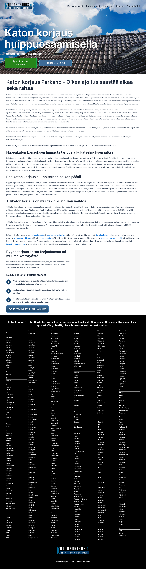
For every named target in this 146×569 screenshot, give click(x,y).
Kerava (30, 475)
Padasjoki (77, 433)
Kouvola (54, 351)
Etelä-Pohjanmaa (11, 405)
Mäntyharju (77, 366)
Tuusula (122, 376)
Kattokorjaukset (75, 6)
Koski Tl (54, 346)
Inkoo (8, 535)
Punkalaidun (78, 529)
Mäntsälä (77, 358)
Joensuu (31, 347)
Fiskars (8, 424)
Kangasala (31, 404)
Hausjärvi (9, 471)
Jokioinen (31, 350)
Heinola (8, 473)
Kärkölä (53, 399)
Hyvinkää (9, 501)
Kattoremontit (93, 6)
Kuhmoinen (55, 363)
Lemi (53, 448)
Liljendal (54, 466)
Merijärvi (54, 530)
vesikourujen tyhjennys (22, 238)
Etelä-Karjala (10, 402)
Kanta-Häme (32, 419)
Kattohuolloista (102, 235)
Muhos (76, 338)
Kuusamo (54, 381)
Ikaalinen (9, 522)
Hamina (8, 445)
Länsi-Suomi (55, 508)
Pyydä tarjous (20, 62)
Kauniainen (32, 455)
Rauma (99, 372)
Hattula (8, 460)
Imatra (8, 530)
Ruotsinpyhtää (102, 403)
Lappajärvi (54, 425)
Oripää (76, 417)
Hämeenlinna (10, 508)
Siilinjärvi (100, 465)
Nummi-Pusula (79, 395)
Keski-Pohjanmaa (34, 480)
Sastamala (100, 434)
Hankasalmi (10, 450)
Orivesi (76, 419)
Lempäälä (54, 453)
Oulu (75, 424)
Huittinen (9, 493)
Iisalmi (8, 517)
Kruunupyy (54, 356)
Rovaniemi (100, 398)
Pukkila (76, 524)
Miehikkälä (54, 538)
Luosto (53, 496)
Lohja (53, 473)
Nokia (76, 385)
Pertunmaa (77, 466)
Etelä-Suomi (10, 410)
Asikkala (8, 360)
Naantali (77, 372)
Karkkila (31, 437)
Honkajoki (9, 491)
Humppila (9, 496)
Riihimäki (100, 388)
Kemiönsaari (32, 470)
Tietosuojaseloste (83, 562)
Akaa (7, 335)
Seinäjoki (100, 452)
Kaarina (31, 389)
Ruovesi (99, 405)
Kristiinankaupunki (57, 353)
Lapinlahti (54, 423)
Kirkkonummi (32, 510)
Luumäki (54, 501)
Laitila (53, 415)
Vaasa (121, 422)
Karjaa (30, 434)
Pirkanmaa (77, 486)
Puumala (77, 534)
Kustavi (53, 379)
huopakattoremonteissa (16, 244)
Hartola (8, 458)
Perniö (76, 461)
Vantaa (121, 439)
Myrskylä (77, 356)
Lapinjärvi (54, 420)
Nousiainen (78, 390)
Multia (76, 341)
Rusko (99, 408)
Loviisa (53, 486)
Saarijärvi (100, 419)
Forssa (8, 426)
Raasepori (100, 360)
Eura (7, 412)
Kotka (53, 348)
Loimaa (53, 478)
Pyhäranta (100, 338)
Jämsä (30, 378)
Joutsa (30, 355)
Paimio (76, 436)
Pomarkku (77, 509)
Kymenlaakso (55, 391)
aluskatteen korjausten (56, 235)
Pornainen (77, 514)
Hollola (8, 488)
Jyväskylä (31, 372)
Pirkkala (76, 489)
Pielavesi (77, 474)
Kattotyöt (107, 6)
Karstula (31, 439)
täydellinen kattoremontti (111, 238)
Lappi (53, 430)
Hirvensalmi (10, 486)
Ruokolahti (100, 400)
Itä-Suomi (31, 333)
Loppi (53, 483)
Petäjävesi (77, 469)
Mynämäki (77, 353)
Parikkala (77, 443)
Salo (98, 427)
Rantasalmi (100, 365)
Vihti (120, 470)
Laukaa (53, 438)
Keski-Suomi (32, 482)
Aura (7, 367)
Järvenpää (32, 383)
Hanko (8, 453)
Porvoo (76, 516)
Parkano (77, 446)
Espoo (8, 400)
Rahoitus (120, 6)
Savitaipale (100, 442)
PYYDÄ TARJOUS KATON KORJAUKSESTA (27, 309)
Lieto (53, 463)
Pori (75, 511)
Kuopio (53, 366)
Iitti (7, 520)
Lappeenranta (56, 428)
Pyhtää (76, 537)
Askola (8, 365)
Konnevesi (54, 331)
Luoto (53, 498)
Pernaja (76, 459)
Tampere (100, 539)
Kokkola (31, 533)
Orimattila (77, 414)
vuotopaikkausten (38, 235)
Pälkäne (99, 348)
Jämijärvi (31, 375)
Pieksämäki (78, 471)
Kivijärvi (31, 525)
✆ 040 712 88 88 (55, 63)
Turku (121, 366)
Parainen (77, 441)
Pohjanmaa (77, 494)
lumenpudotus (47, 238)
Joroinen (31, 352)
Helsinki (8, 478)
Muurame (77, 348)
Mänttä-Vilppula (79, 363)
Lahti (53, 410)
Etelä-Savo (9, 407)
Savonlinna (100, 444)
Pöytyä (99, 351)
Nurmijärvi (77, 400)
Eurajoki (8, 415)
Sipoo (99, 472)
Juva (30, 370)
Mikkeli (76, 333)
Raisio (99, 362)
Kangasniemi (32, 409)
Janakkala (31, 345)
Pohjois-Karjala (79, 496)
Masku (53, 525)
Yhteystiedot (133, 6)
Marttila (53, 523)
